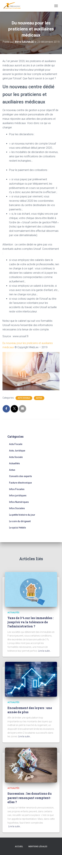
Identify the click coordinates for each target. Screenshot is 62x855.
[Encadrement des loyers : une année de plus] (31, 679)
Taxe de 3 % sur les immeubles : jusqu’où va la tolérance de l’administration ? (30, 622)
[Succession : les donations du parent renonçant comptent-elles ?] (31, 765)
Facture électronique (20, 482)
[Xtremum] (13, 6)
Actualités (14, 463)
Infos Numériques (19, 502)
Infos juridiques (17, 495)
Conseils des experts (20, 476)
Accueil (19, 846)
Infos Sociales (17, 508)
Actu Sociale (24, 398)
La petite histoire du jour (22, 514)
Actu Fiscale (15, 444)
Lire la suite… (44, 650)
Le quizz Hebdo (17, 527)
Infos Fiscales (16, 489)
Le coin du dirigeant (20, 521)
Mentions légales (37, 846)
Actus (39, 398)
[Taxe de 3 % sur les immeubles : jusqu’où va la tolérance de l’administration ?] (31, 589)
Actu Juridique (17, 450)
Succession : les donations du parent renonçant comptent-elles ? (29, 797)
